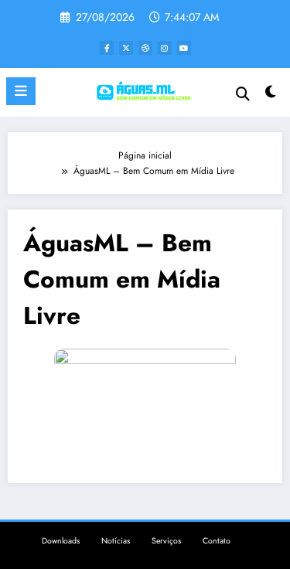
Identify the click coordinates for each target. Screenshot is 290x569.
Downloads (61, 541)
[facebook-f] (107, 48)
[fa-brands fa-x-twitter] (126, 48)
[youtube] (184, 48)
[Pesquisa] (243, 93)
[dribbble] (145, 48)
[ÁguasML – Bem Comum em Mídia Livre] (145, 398)
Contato (216, 541)
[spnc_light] (271, 95)
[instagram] (165, 48)
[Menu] (21, 91)
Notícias (115, 541)
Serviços (166, 541)
